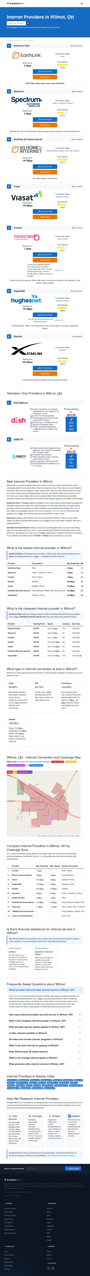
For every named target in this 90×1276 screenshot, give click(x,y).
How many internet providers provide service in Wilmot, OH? (41, 1014)
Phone (70, 103)
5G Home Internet (72, 150)
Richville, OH (20, 1086)
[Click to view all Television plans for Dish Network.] (18, 420)
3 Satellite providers (36, 765)
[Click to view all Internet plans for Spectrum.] (26, 101)
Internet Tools (8, 1255)
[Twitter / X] (53, 1268)
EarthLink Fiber (14, 568)
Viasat (10, 586)
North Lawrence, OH (75, 1086)
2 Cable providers (57, 762)
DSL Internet (8, 1222)
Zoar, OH (29, 1086)
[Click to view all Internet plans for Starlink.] (26, 348)
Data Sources (8, 1262)
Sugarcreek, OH (53, 1083)
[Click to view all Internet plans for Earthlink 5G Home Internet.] (26, 149)
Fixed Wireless (52, 150)
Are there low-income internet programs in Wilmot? (36, 1039)
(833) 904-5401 (46, 166)
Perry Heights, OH (13, 1088)
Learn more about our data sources (60, 1155)
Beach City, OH (12, 1080)
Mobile (61, 150)
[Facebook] (48, 1268)
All (31, 772)
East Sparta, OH (37, 1088)
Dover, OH (37, 1086)
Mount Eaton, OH (46, 1080)
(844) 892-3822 (71, 426)
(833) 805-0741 (46, 254)
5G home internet (58, 511)
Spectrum (12, 572)
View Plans (45, 77)
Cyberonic (16, 906)
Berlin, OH (11, 1086)
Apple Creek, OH (47, 1086)
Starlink (11, 581)
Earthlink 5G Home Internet (19, 590)
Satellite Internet (9, 1229)
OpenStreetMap (52, 836)
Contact (49, 1258)
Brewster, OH (35, 1080)
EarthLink (50, 1208)
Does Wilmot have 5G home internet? (28, 1051)
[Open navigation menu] (81, 3)
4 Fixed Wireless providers (16, 765)
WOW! (49, 1237)
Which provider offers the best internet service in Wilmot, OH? (42, 989)
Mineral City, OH (50, 1088)
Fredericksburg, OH (61, 1086)
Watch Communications (22, 875)
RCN (48, 1233)
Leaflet (38, 836)
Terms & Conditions (15, 1195)
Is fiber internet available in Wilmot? (28, 1033)
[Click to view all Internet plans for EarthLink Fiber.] (26, 55)
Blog (5, 1251)
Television (62, 103)
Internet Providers (10, 1208)
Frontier (11, 577)
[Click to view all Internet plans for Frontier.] (26, 237)
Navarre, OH (78, 1080)
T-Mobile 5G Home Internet (23, 911)
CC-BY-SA (66, 836)
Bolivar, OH (33, 1083)
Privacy (6, 1195)
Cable (54, 103)
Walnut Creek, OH (22, 1083)
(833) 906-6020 (46, 71)
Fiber (62, 56)
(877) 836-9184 (46, 368)
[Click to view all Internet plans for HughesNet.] (26, 299)
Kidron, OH (11, 1083)
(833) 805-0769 (46, 211)
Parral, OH (42, 1083)
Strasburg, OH (67, 1080)
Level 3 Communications (22, 916)
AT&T (48, 1215)
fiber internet (75, 508)
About (48, 1251)
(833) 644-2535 (46, 315)
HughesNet (12, 595)
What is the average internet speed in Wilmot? (33, 1057)
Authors (49, 1255)
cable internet (39, 511)
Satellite (59, 196)
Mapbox (78, 836)
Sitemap (7, 1269)
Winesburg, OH (24, 1080)
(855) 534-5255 (46, 119)
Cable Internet (8, 1219)
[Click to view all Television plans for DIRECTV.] (18, 456)
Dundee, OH (57, 1080)
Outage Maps (8, 1265)
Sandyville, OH (25, 1088)
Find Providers (74, 1168)
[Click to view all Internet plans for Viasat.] (26, 195)
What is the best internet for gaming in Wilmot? (34, 1045)
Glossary (7, 1258)
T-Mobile (49, 1229)
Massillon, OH (64, 1083)
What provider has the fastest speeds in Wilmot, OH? (37, 1026)
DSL (14, 772)
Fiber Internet (8, 1212)
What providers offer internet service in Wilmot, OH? (36, 1063)
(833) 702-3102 (71, 462)
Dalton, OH (73, 1083)
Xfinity (49, 1212)
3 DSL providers (71, 762)
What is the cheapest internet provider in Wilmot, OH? (37, 1020)
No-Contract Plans (10, 1233)
